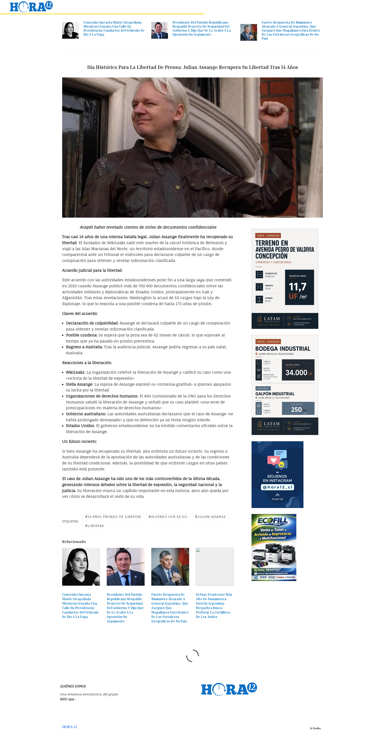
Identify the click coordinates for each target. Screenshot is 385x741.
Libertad (96, 526)
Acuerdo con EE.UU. (169, 516)
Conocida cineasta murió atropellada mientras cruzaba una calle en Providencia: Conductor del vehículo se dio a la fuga (114, 28)
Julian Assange (211, 516)
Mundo (251, 6)
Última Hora (166, 6)
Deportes (318, 6)
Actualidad (190, 6)
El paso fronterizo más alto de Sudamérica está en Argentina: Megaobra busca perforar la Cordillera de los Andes (214, 605)
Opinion (300, 6)
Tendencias (232, 6)
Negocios (211, 6)
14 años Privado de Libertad (114, 516)
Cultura (337, 6)
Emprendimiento (275, 6)
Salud (352, 6)
